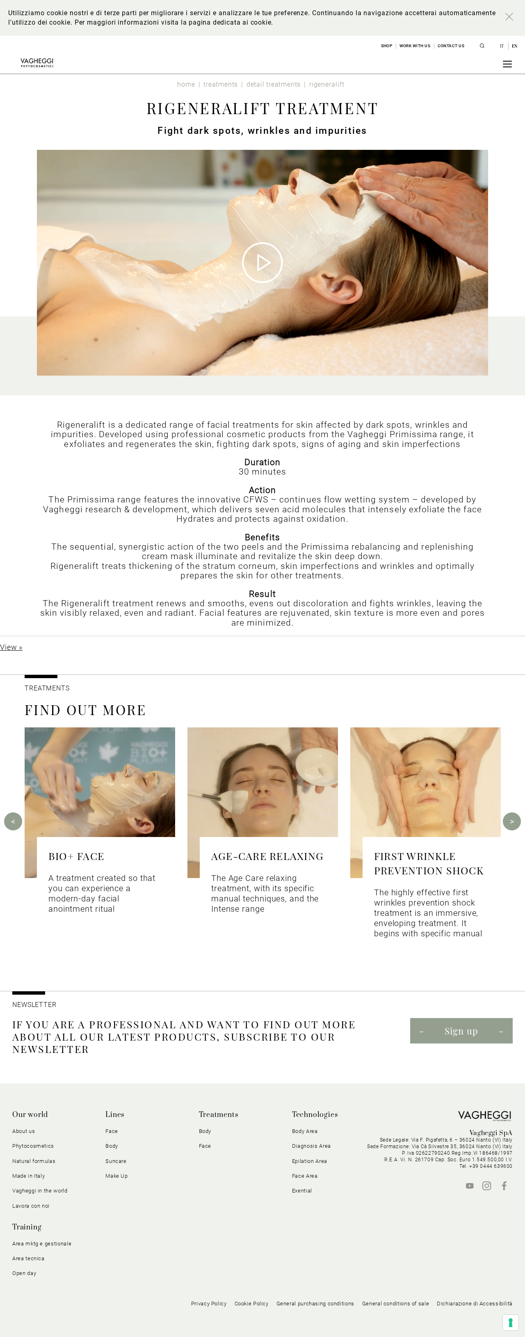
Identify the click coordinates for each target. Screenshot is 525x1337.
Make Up (116, 1176)
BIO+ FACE (76, 855)
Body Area (305, 1131)
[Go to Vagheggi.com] (37, 63)
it (502, 46)
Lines (115, 1114)
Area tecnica (28, 1258)
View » (11, 647)
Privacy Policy (209, 1303)
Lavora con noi (31, 1206)
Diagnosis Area (311, 1146)
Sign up (461, 1031)
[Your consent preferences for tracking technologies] (510, 1322)
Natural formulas (33, 1161)
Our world (30, 1114)
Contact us (451, 46)
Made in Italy (28, 1176)
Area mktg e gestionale (41, 1244)
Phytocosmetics (33, 1146)
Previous (13, 821)
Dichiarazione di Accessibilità (475, 1303)
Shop (387, 46)
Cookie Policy (252, 1303)
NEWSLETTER (34, 1005)
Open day (24, 1273)
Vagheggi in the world (40, 1191)
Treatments (219, 1114)
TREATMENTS (48, 688)
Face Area (305, 1176)
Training (26, 1227)
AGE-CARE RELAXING (267, 855)
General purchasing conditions (315, 1303)
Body (205, 1131)
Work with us (415, 46)
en (515, 46)
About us (23, 1131)
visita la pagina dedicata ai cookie (216, 22)
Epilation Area (309, 1161)
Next (512, 821)
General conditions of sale (395, 1303)
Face (205, 1146)
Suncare (116, 1161)
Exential (302, 1191)
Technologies (315, 1114)
